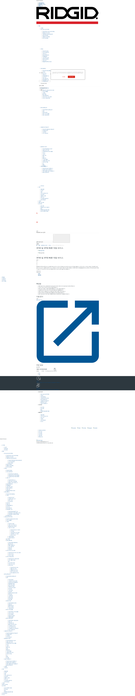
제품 (39, 25)
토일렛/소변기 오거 (12, 498)
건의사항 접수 (43, 199)
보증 (41, 191)
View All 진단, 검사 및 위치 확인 (49, 31)
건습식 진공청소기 (44, 166)
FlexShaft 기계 (46, 79)
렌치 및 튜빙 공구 (44, 107)
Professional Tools (41, 4)
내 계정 (3, 445)
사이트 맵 (40, 434)
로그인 (42, 421)
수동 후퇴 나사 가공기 (15, 533)
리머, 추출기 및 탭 (11, 560)
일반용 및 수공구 (44, 146)
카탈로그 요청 (43, 195)
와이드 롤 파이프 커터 (15, 572)
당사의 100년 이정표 (44, 211)
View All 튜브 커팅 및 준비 (13, 620)
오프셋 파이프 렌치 (12, 587)
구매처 (39, 201)
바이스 (44, 152)
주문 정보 (4, 279)
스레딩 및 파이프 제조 (45, 398)
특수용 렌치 (10, 598)
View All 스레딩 (11, 523)
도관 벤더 (44, 131)
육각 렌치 (10, 588)
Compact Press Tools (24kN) (13, 476)
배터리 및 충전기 (9, 487)
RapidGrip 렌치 (11, 583)
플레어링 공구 (11, 605)
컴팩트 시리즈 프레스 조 (13, 482)
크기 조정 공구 (45, 133)
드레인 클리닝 (43, 68)
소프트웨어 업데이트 (44, 198)
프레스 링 (44, 60)
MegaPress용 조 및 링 (47, 61)
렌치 (43, 111)
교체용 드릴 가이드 (46, 160)
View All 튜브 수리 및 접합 (13, 611)
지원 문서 (4, 278)
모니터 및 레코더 (11, 461)
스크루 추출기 (45, 159)
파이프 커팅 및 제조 (46, 98)
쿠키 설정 (40, 432)
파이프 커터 (10, 565)
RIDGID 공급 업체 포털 (45, 209)
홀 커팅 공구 (10, 543)
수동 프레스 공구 (46, 57)
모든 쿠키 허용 (71, 76)
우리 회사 (40, 404)
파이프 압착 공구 (46, 52)
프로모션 (42, 185)
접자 (43, 156)
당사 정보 (40, 203)
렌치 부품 (10, 599)
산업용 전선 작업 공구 (45, 127)
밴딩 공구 (10, 604)
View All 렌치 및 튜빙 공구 (48, 109)
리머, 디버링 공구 (11, 629)
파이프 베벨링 (45, 91)
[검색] (61, 238)
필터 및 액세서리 (46, 172)
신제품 (42, 28)
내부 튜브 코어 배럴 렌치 (13, 582)
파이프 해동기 (11, 614)
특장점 (3, 277)
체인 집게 (10, 594)
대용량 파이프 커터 (14, 570)
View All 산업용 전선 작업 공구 (48, 129)
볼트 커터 (44, 155)
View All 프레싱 (46, 51)
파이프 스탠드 (11, 555)
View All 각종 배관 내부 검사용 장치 (15, 460)
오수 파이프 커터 (11, 562)
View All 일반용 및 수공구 (47, 148)
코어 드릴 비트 (11, 546)
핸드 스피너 (10, 500)
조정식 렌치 (10, 596)
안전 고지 (42, 197)
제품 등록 (42, 189)
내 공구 (42, 190)
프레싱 (42, 48)
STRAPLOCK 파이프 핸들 (48, 151)
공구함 (7, 657)
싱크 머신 (44, 73)
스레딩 (44, 92)
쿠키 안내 (40, 431)
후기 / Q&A (4, 281)
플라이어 (44, 158)
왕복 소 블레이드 (11, 545)
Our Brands (40, 5)
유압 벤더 (10, 549)
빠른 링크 (40, 412)
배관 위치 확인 (45, 35)
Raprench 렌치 (11, 586)
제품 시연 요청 (41, 202)
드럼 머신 (44, 74)
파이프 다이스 (13, 535)
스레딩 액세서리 (11, 537)
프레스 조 (44, 53)
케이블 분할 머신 (46, 75)
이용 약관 (40, 435)
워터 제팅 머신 (45, 78)
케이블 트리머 (45, 130)
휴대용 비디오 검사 (46, 32)
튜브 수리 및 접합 (46, 113)
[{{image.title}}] (41, 250)
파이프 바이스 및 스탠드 (47, 96)
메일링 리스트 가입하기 (45, 207)
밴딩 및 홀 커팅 (45, 95)
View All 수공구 (11, 497)
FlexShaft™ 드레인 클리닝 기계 (14, 512)
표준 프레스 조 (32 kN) (12, 481)
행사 (41, 208)
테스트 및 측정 (45, 38)
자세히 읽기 (38, 272)
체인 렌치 (10, 591)
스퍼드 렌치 (10, 590)
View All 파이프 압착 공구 (13, 473)
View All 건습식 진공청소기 (48, 168)
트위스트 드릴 (9, 653)
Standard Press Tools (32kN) (13, 475)
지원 (39, 187)
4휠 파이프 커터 (14, 568)
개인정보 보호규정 (41, 430)
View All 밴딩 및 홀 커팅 (12, 542)
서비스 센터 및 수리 (44, 193)
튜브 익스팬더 (11, 606)
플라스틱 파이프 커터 (12, 624)
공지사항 (42, 205)
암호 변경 (6, 448)
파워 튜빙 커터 (11, 623)
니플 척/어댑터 (11, 536)
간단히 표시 (38, 271)
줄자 (43, 164)
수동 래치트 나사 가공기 (15, 532)
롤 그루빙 (44, 94)
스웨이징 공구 (11, 608)
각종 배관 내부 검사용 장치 (48, 34)
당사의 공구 (40, 391)
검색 (37, 243)
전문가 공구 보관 (46, 150)
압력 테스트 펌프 (11, 615)
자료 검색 (42, 194)
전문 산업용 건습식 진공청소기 (12, 663)
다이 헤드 (12, 531)
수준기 (44, 154)
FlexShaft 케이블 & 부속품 (13, 514)
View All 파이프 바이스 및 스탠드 (14, 552)
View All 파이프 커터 (14, 567)
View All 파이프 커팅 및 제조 (13, 558)
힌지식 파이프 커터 (14, 571)
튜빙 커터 (10, 621)
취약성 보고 (40, 436)
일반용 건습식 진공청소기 (47, 169)
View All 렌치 (10, 579)
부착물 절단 (45, 56)
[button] (67, 0)
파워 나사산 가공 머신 (12, 525)
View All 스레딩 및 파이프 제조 (48, 90)
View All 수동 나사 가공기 (15, 529)
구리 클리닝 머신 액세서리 (13, 628)
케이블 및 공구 (45, 81)
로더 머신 (44, 77)
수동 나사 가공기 (11, 527)
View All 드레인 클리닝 (47, 70)
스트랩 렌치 (10, 595)
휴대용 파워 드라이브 (12, 526)
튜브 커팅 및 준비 (9, 618)
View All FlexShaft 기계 (13, 511)
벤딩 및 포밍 (45, 112)
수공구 (7, 495)
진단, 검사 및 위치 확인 (45, 29)
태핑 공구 (10, 547)
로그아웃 (6, 449)
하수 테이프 (10, 501)
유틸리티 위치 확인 (46, 36)
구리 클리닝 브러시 (12, 625)
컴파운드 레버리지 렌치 (12, 592)
